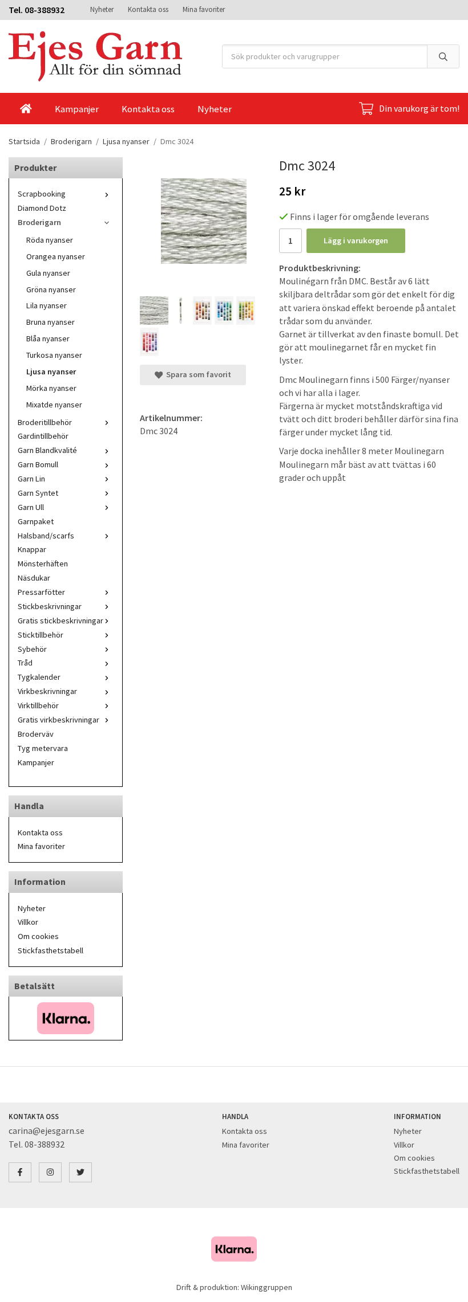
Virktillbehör (38, 705)
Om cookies (38, 936)
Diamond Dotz (42, 208)
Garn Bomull (38, 464)
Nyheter (102, 9)
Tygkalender (39, 677)
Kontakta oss (148, 9)
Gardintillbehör (43, 436)
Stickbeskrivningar (50, 606)
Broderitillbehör (45, 422)
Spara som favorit (197, 374)
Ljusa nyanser (51, 371)
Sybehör (32, 649)
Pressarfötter (41, 592)
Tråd (25, 663)
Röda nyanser (49, 240)
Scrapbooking (42, 194)
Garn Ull (31, 507)
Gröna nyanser (51, 289)
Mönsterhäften (43, 563)
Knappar (32, 549)
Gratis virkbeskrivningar (58, 720)
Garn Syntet (38, 493)
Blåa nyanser (48, 338)
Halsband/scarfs (46, 535)
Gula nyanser (48, 273)
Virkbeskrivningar (47, 691)
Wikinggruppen (266, 1287)
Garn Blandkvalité (47, 450)
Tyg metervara (43, 748)
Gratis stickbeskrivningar (60, 620)
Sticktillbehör (40, 635)
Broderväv (36, 734)
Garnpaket (36, 521)
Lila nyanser (46, 305)
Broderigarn (39, 222)
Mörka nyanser (51, 388)
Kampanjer (77, 109)
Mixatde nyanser (54, 404)
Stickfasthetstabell (50, 950)
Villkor (28, 922)
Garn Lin (31, 479)
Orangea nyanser (55, 256)
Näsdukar (34, 578)
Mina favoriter (204, 9)
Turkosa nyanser (54, 355)
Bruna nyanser (50, 322)
